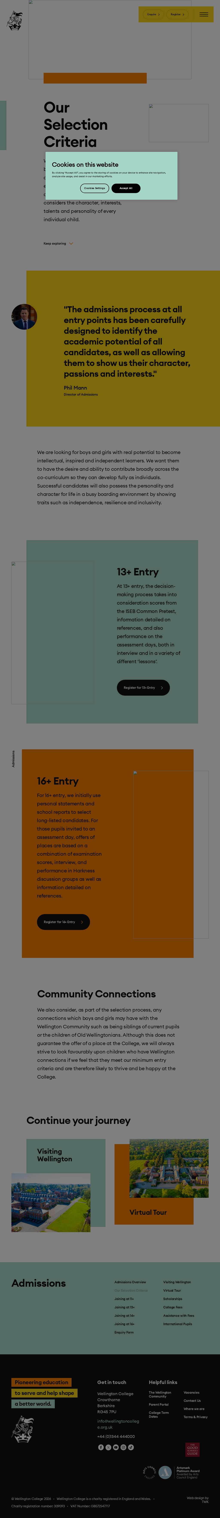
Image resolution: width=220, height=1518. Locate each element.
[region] (111, 176)
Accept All (126, 188)
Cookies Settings (94, 188)
